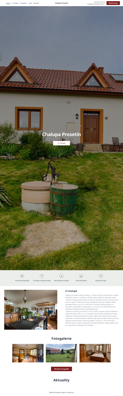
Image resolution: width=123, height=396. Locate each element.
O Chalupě (15, 3)
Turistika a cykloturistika (42, 281)
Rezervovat (113, 3)
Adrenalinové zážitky (61, 281)
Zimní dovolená (81, 281)
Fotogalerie (23, 3)
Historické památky (22, 281)
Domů (8, 3)
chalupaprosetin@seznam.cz (96, 4)
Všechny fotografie (61, 369)
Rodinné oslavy (100, 281)
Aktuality (36, 3)
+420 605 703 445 (99, 2)
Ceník (30, 3)
